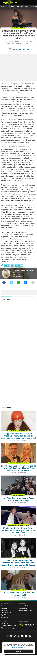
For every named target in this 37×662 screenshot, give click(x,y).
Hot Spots (4, 610)
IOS (26, 626)
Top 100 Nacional (6, 613)
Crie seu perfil (5, 623)
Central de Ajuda (23, 606)
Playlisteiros (4, 606)
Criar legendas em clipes (8, 628)
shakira (6, 265)
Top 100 (11, 6)
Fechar (18, 651)
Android (30, 626)
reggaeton (18, 265)
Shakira (3, 84)
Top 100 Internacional (7, 615)
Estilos (20, 6)
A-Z (26, 6)
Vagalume (9, 2)
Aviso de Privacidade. (18, 647)
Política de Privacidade (25, 610)
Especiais (4, 608)
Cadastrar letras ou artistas (9, 626)
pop (12, 265)
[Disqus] (18, 327)
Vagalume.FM (5, 617)
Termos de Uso (22, 608)
